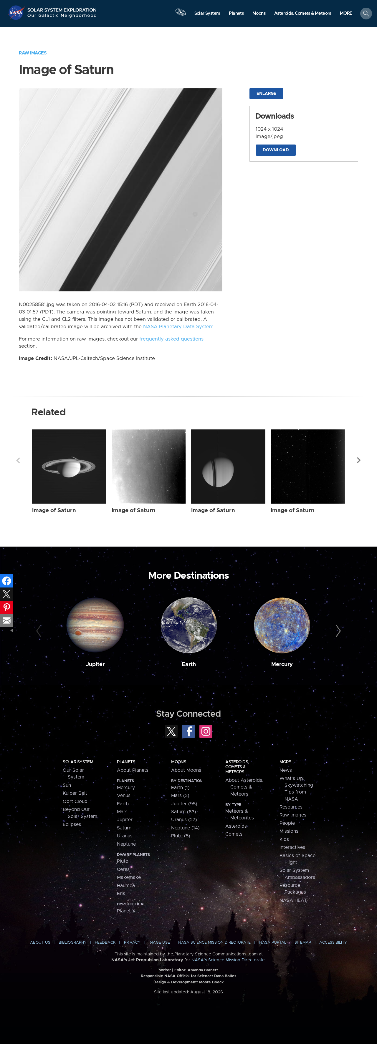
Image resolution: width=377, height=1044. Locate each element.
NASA (17, 12)
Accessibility (333, 943)
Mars (122, 811)
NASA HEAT (293, 900)
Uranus (125, 836)
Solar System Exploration (62, 8)
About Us (40, 943)
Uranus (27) (184, 819)
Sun (67, 785)
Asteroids (236, 826)
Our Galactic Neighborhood (62, 17)
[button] (346, 14)
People (287, 823)
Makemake (129, 877)
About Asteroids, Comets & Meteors (244, 787)
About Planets (132, 770)
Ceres (123, 869)
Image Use (159, 943)
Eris (121, 893)
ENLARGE (266, 94)
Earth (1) (180, 787)
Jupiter (95, 664)
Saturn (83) (183, 811)
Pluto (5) (180, 836)
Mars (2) (180, 795)
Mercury (282, 664)
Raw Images (33, 53)
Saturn (124, 828)
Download (276, 150)
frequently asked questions (171, 339)
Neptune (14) (185, 828)
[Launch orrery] (180, 15)
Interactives (292, 847)
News (286, 770)
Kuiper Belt (75, 793)
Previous (18, 460)
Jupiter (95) (184, 803)
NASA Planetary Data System (178, 326)
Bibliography (73, 943)
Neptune (126, 844)
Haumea (126, 885)
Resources (291, 807)
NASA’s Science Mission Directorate (228, 960)
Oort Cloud (75, 801)
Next (359, 460)
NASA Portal (272, 943)
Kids (284, 839)
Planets (126, 762)
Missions (289, 831)
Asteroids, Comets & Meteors (237, 767)
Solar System (78, 762)
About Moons (186, 770)
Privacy (132, 943)
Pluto (122, 861)
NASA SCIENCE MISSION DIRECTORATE (214, 943)
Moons (178, 762)
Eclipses (72, 824)
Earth (189, 664)
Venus (123, 795)
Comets (233, 834)
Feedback (105, 943)
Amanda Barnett (203, 970)
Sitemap (303, 943)
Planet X (126, 911)
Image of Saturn (54, 510)
